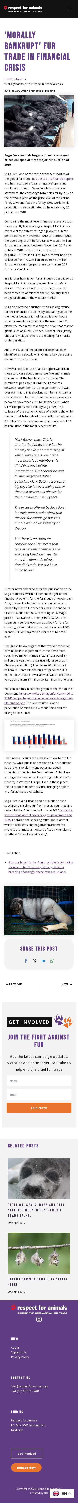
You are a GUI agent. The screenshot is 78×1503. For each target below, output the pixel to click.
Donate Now (26, 1468)
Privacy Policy (20, 1357)
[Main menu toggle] (70, 9)
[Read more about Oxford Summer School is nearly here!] (39, 1253)
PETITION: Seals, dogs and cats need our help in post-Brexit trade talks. (36, 1210)
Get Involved (26, 1453)
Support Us (18, 1352)
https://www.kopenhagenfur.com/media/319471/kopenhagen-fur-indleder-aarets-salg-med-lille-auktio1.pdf (38, 698)
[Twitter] (35, 960)
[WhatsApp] (52, 960)
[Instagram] (39, 1319)
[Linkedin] (43, 960)
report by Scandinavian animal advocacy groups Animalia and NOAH (38, 815)
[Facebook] (26, 960)
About (15, 1347)
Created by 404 (39, 1493)
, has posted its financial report (52, 179)
